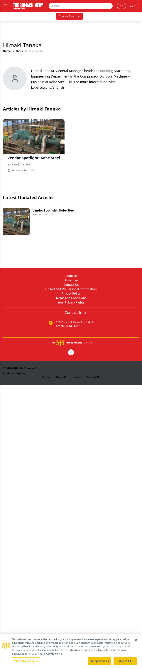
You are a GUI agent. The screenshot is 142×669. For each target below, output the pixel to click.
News (76, 377)
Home (7, 51)
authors (18, 51)
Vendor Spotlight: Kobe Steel (54, 210)
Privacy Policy (71, 293)
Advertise (71, 280)
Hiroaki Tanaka (21, 164)
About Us (71, 276)
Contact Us (71, 285)
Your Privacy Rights (71, 302)
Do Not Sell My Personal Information (71, 289)
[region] (71, 651)
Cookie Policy (54, 653)
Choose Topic (67, 16)
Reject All (125, 661)
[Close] (136, 640)
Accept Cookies (99, 661)
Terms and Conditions (71, 298)
